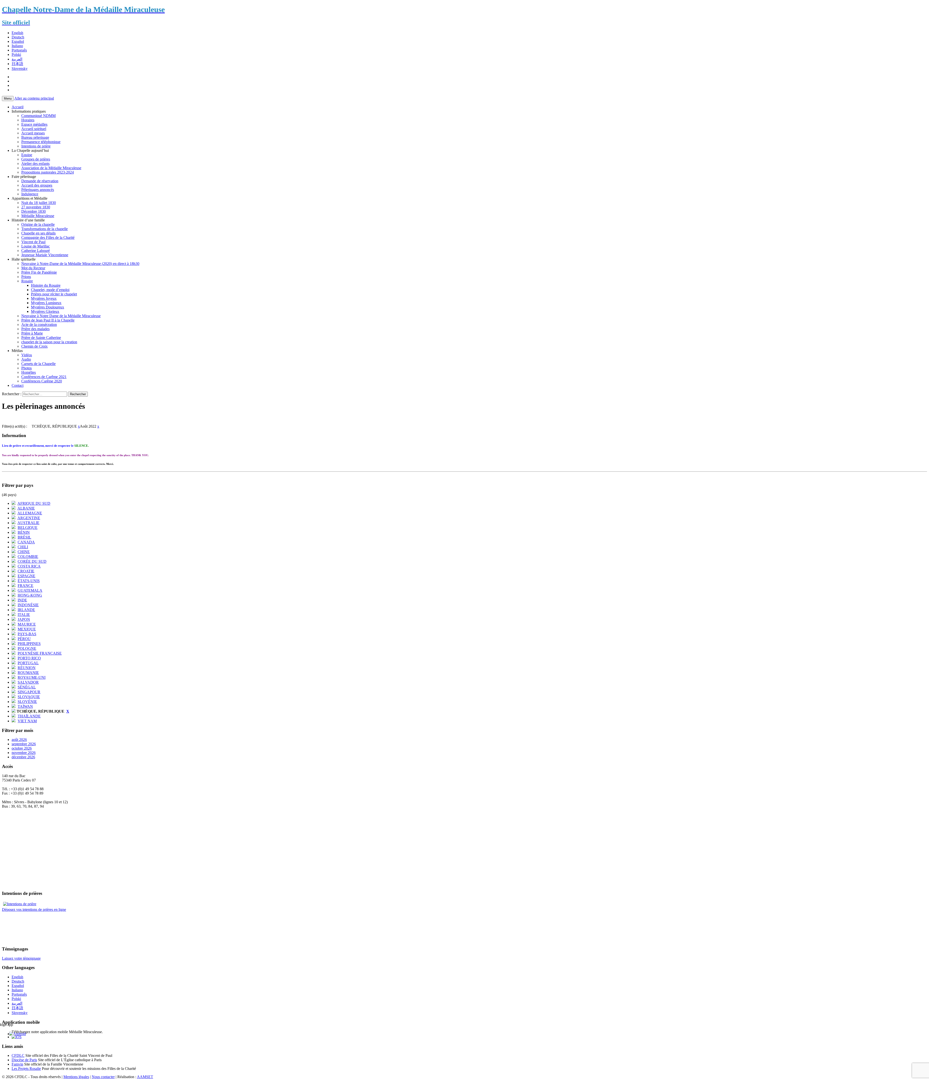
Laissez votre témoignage (21, 958)
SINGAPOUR (29, 692)
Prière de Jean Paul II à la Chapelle (48, 320)
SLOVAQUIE (29, 697)
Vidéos (26, 355)
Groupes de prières (35, 159)
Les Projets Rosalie (26, 1068)
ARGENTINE (28, 518)
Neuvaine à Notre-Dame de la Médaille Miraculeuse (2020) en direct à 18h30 (80, 264)
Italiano (17, 46)
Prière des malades (35, 329)
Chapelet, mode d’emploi (50, 290)
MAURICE (27, 624)
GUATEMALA (30, 590)
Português (19, 50)
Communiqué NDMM (38, 116)
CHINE (24, 552)
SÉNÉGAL (27, 687)
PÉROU (24, 639)
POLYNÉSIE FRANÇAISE (40, 653)
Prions (26, 277)
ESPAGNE (26, 576)
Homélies (28, 372)
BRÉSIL (24, 537)
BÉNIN (24, 532)
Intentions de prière (36, 146)
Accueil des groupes (36, 185)
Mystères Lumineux (46, 303)
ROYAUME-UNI (31, 677)
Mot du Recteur (33, 268)
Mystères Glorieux (45, 311)
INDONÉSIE (28, 605)
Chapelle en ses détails (38, 233)
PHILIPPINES (29, 644)
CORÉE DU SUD (32, 561)
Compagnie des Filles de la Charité (48, 237)
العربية (17, 59)
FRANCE (25, 586)
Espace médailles (34, 124)
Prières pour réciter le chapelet (54, 294)
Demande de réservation (39, 181)
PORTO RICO (29, 658)
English (17, 33)
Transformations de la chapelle (44, 229)
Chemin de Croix (34, 346)
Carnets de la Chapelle (38, 364)
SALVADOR (28, 682)
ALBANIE (26, 508)
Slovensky (20, 68)
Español (18, 41)
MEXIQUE (27, 629)
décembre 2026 (23, 757)
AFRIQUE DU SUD (33, 503)
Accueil (17, 107)
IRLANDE (26, 610)
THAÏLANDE (29, 716)
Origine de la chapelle (38, 224)
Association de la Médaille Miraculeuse (51, 168)
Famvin (17, 1064)
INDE (22, 600)
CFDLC (18, 1055)
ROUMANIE (28, 673)
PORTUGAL (28, 663)
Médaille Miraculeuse (37, 216)
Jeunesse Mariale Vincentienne (44, 255)
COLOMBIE (28, 557)
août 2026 (19, 740)
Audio (26, 359)
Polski (16, 54)
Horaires (27, 120)
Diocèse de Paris (24, 1060)
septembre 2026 (24, 744)
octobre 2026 (22, 748)
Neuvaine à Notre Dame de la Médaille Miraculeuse (61, 316)
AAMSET (145, 1077)
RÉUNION (27, 668)
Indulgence (29, 194)
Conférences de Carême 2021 (44, 377)
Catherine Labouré (35, 250)
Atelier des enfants (35, 163)
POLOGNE (27, 648)
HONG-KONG (30, 595)
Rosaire (27, 281)
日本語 (17, 64)
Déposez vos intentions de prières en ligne (34, 909)
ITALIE (24, 615)
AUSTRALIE (28, 523)
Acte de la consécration (39, 324)
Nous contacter (103, 1077)
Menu (8, 98)
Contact (17, 385)
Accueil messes (33, 133)
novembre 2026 (24, 753)
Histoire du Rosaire (45, 285)
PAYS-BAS (27, 634)
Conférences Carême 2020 (41, 381)
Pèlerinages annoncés (37, 190)
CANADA (26, 542)
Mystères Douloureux (47, 307)
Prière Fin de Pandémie (39, 272)
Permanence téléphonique (40, 142)
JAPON (24, 619)
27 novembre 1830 (35, 207)
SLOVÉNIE (27, 702)
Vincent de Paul (33, 242)
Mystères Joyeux (44, 298)
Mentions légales (76, 1077)
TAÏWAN (25, 706)
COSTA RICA (29, 566)
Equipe (26, 155)
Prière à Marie (32, 333)
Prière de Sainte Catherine (41, 338)
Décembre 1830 (33, 211)
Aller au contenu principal (34, 98)
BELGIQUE (27, 528)
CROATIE (26, 571)
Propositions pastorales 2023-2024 (47, 172)
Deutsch (18, 37)
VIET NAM (27, 721)
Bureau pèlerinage (35, 137)
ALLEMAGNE (29, 513)
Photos (26, 368)
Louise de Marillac (35, 246)
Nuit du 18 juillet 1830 (38, 203)
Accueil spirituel (33, 129)
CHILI (23, 547)
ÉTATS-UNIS (29, 581)
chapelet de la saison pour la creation (49, 342)
